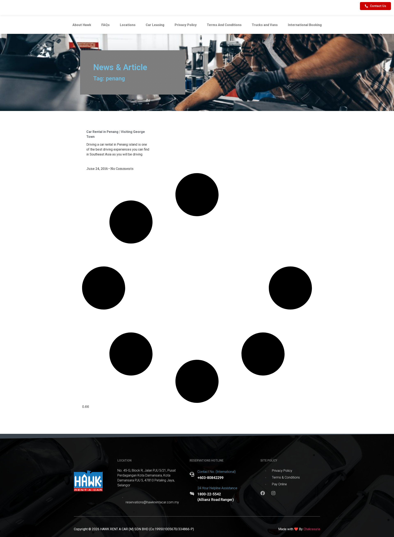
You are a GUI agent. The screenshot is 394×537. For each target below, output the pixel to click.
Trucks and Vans (265, 25)
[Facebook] (262, 493)
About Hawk (81, 25)
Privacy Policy (186, 25)
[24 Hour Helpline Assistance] (192, 493)
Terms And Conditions (224, 25)
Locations (127, 25)
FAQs (105, 25)
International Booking (305, 25)
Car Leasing (155, 25)
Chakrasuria (312, 529)
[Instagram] (273, 493)
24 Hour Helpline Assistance (217, 488)
